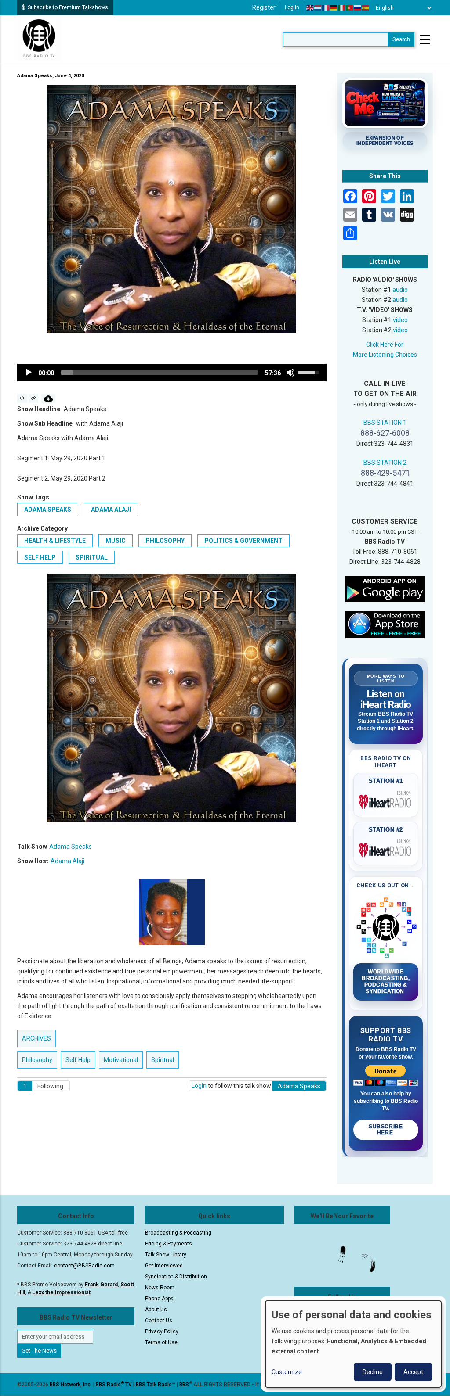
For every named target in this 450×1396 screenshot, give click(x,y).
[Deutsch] (334, 8)
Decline (373, 1371)
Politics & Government (243, 540)
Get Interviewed (164, 1266)
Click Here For (384, 344)
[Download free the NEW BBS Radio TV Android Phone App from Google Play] (385, 588)
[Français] (326, 8)
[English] (310, 8)
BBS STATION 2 (384, 462)
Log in (292, 7)
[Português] (350, 8)
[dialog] (353, 1344)
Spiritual (92, 557)
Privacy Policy (161, 1331)
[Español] (366, 8)
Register (264, 7)
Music (115, 540)
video (400, 319)
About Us (156, 1309)
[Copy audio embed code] (22, 398)
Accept (413, 1371)
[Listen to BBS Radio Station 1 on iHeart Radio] (386, 800)
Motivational (121, 1059)
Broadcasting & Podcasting (178, 1233)
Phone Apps (159, 1299)
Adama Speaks (47, 509)
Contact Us (158, 1320)
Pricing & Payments (168, 1244)
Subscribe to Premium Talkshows (68, 7)
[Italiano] (342, 8)
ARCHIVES (36, 1038)
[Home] (39, 39)
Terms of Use (161, 1342)
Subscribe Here (386, 1129)
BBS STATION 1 (384, 422)
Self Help (40, 557)
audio (400, 289)
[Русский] (358, 8)
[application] (172, 372)
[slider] (159, 372)
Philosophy (165, 540)
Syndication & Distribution (176, 1277)
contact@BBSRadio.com (84, 1266)
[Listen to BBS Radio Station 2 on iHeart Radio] (386, 848)
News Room (159, 1288)
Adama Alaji (111, 509)
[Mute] (290, 372)
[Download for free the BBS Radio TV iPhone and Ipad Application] (385, 624)
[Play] (28, 372)
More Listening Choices (385, 354)
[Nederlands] (318, 8)
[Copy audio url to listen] (34, 398)
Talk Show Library (165, 1255)
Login (199, 1085)
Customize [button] (287, 1371)
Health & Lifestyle (55, 540)
